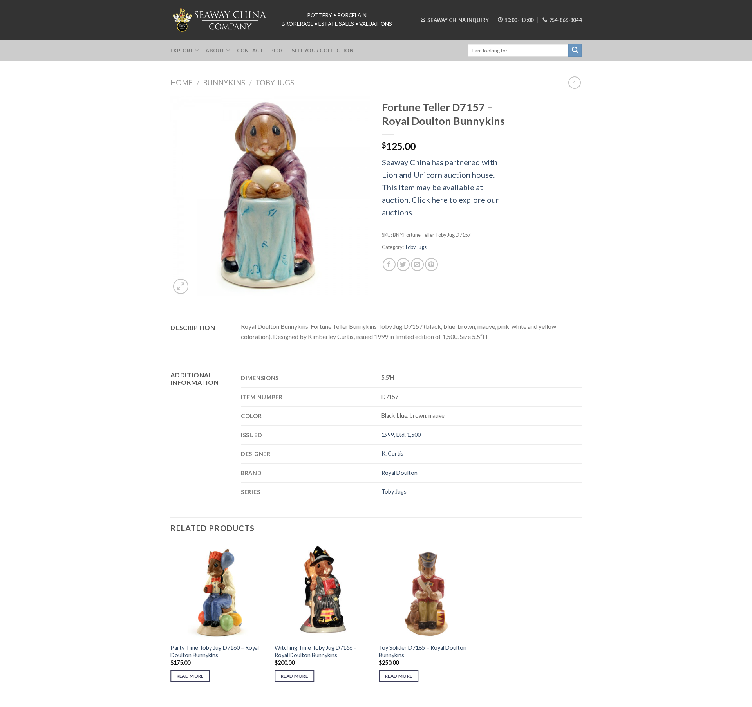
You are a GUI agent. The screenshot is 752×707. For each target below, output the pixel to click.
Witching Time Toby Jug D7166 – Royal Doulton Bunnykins (316, 651)
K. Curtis (392, 453)
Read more (190, 675)
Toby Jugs (274, 82)
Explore (181, 50)
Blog (277, 50)
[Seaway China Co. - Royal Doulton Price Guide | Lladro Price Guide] (220, 19)
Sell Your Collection (323, 50)
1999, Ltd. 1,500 (401, 434)
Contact (250, 50)
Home (181, 82)
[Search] (575, 50)
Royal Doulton (399, 472)
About (215, 50)
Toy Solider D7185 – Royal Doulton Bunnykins (422, 651)
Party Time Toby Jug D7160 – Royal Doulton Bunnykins (214, 651)
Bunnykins (224, 82)
